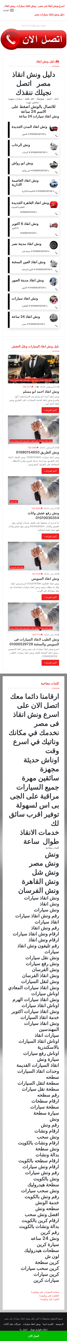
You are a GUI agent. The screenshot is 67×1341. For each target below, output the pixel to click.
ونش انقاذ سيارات (31, 1324)
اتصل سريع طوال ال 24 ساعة (34, 25)
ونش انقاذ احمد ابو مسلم (41, 391)
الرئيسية (60, 1324)
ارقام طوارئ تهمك (38, 1329)
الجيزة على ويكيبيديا (49, 1299)
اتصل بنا (23, 1329)
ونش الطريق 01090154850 (37, 452)
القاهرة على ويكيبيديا (49, 1295)
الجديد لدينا (48, 1324)
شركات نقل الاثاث (12, 1324)
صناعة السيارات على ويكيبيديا (44, 1292)
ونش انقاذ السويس (45, 579)
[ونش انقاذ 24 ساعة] (33, 39)
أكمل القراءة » (50, 410)
